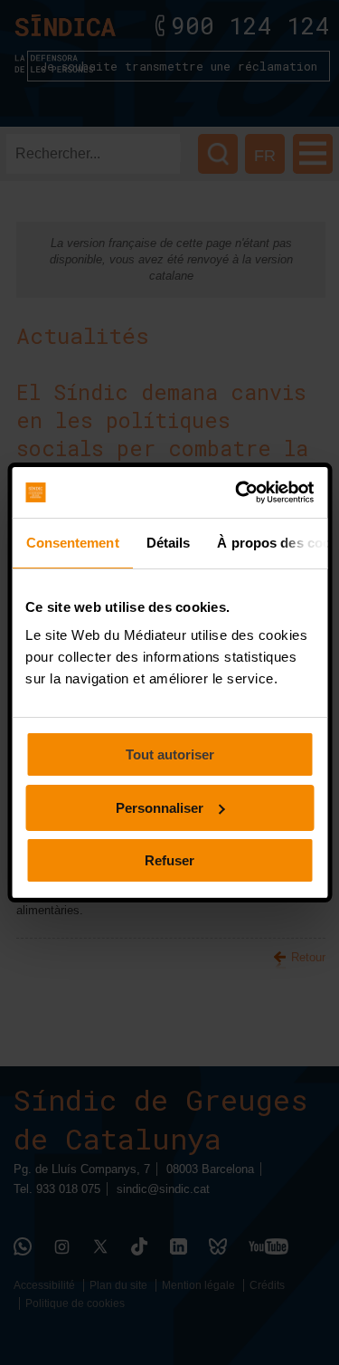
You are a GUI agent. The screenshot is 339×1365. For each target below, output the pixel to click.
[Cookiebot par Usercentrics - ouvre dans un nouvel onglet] (238, 492)
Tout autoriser (170, 754)
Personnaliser (159, 808)
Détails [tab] (168, 542)
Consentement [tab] (71, 542)
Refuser (169, 860)
